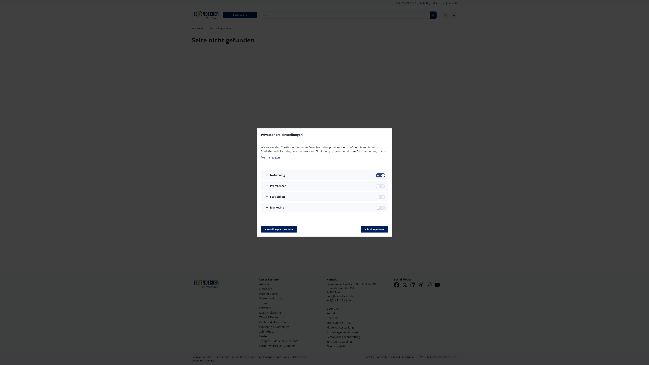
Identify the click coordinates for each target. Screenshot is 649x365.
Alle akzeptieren (374, 229)
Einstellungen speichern (279, 229)
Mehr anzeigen (270, 157)
